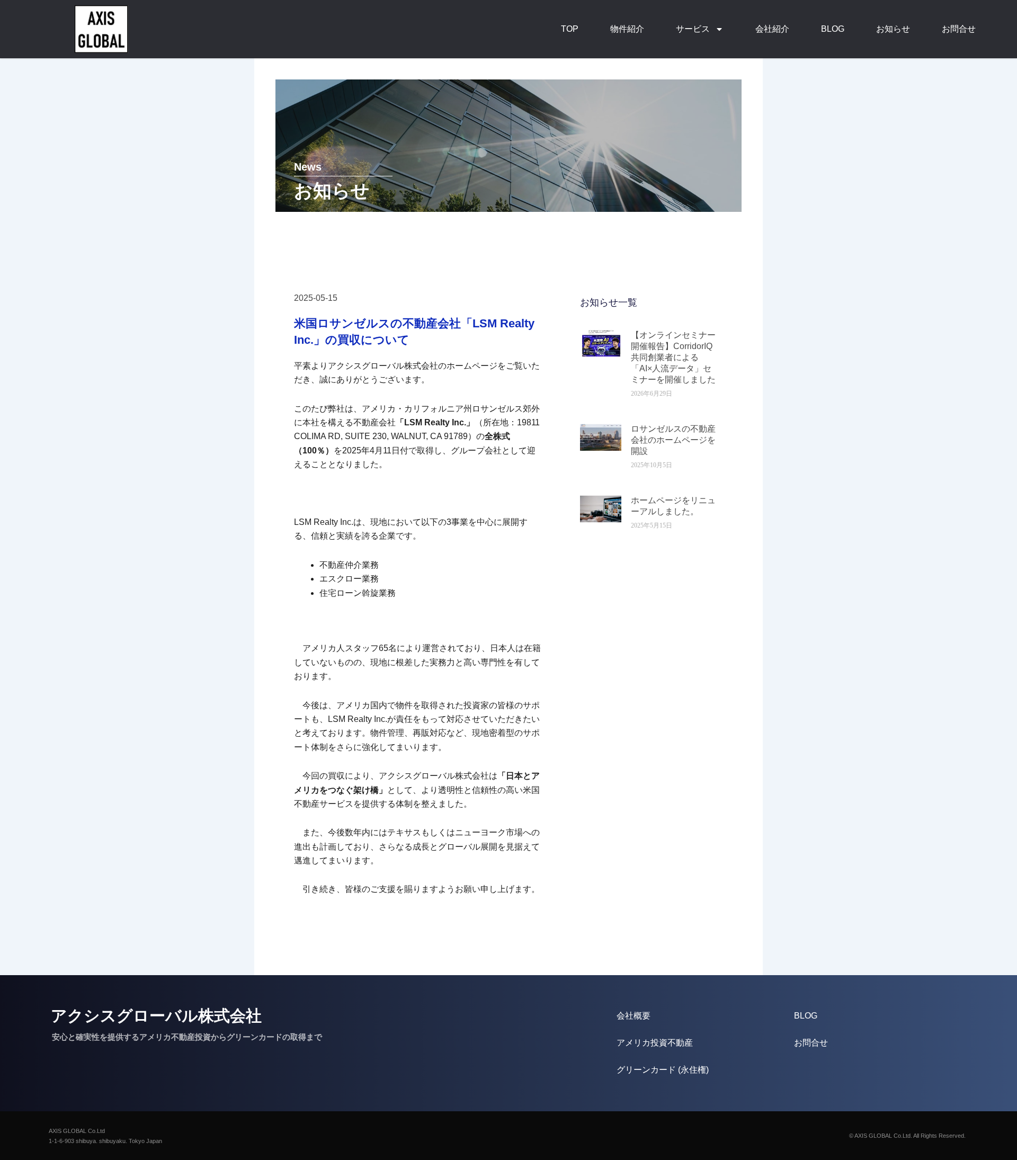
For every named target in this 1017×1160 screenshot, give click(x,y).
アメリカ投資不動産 (655, 1042)
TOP (569, 28)
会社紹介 (772, 28)
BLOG (832, 28)
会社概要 (633, 1015)
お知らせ (893, 28)
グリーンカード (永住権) (663, 1069)
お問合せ (959, 28)
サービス (693, 28)
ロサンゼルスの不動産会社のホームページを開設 (673, 440)
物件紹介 (627, 28)
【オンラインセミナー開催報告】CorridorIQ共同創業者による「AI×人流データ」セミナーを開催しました (673, 357)
